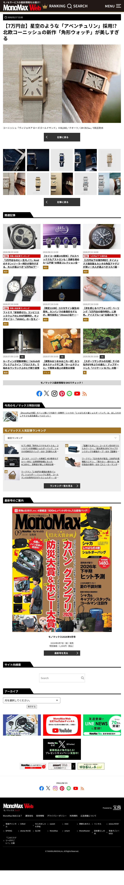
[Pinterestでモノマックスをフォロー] (62, 395)
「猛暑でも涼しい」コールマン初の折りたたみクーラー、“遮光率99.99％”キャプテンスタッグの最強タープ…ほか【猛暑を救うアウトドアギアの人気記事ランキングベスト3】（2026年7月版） (100, 448)
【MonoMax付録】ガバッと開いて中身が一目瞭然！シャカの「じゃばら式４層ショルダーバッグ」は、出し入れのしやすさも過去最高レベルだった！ (70, 414)
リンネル (97, 823)
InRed (22, 823)
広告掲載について (88, 815)
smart (67, 830)
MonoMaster (84, 830)
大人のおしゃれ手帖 (40, 825)
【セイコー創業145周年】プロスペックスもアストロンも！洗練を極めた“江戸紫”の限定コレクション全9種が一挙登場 (61, 261)
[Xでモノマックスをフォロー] (47, 395)
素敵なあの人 (84, 823)
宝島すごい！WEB (114, 832)
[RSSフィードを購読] (85, 395)
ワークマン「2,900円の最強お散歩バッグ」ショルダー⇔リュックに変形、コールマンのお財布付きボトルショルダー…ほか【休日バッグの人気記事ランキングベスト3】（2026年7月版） (40, 474)
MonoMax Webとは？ (12, 815)
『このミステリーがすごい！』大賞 (11, 840)
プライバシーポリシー (57, 815)
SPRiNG (9, 830)
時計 (6, 271)
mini (66, 823)
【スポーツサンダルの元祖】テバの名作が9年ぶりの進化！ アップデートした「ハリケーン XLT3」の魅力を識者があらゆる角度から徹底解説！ (101, 367)
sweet (52, 823)
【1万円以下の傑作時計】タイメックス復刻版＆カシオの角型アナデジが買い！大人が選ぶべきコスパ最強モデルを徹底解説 (101, 265)
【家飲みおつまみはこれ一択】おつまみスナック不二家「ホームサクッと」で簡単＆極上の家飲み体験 (61, 364)
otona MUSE (25, 830)
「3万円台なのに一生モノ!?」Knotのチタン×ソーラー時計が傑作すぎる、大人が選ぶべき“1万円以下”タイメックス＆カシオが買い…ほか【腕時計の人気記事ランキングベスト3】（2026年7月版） (21, 268)
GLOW (37, 830)
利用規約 (74, 815)
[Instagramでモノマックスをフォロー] (54, 395)
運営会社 (29, 815)
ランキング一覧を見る (61, 485)
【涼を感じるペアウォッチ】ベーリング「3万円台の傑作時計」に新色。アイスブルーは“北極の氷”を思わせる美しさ (101, 313)
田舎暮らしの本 (99, 832)
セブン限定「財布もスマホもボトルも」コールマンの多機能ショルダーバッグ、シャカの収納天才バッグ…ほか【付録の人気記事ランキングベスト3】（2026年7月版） (40, 448)
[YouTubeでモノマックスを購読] (77, 395)
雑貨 (6, 372)
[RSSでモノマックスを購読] (82, 789)
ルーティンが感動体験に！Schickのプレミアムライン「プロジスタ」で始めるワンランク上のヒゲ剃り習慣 (21, 364)
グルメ (47, 372)
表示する (32, 706)
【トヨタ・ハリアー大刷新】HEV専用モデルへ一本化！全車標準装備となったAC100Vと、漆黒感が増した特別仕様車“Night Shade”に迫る (39, 461)
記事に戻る (63, 137)
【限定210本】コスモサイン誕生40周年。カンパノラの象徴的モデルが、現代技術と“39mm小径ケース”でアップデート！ (61, 313)
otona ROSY (114, 823)
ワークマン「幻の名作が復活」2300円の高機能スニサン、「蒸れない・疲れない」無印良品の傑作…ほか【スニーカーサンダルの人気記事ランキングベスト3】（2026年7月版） (100, 461)
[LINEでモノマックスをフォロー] (69, 395)
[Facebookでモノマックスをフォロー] (39, 395)
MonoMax (54, 830)
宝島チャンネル (11, 825)
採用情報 (40, 815)
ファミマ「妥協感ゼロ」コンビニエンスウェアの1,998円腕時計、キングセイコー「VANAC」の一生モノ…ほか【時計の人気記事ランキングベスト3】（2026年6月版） (21, 319)
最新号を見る (61, 653)
